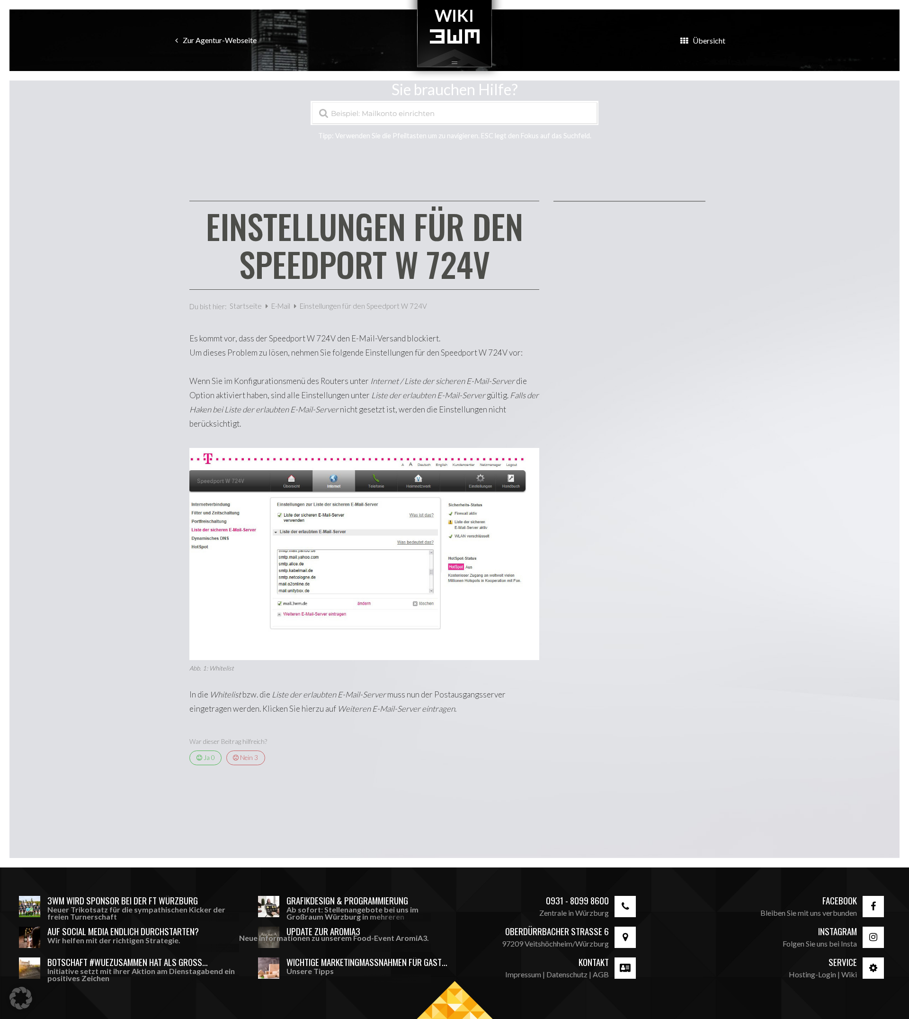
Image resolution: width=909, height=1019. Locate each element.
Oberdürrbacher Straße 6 (557, 931)
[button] (21, 998)
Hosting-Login (812, 974)
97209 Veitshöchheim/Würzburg (555, 943)
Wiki (849, 974)
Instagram (837, 931)
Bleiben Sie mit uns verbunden (808, 912)
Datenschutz (567, 974)
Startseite (246, 306)
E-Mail (281, 306)
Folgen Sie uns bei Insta (820, 943)
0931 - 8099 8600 (577, 900)
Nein (248, 757)
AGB (601, 974)
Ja (208, 757)
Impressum (523, 974)
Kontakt (594, 961)
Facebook (839, 900)
